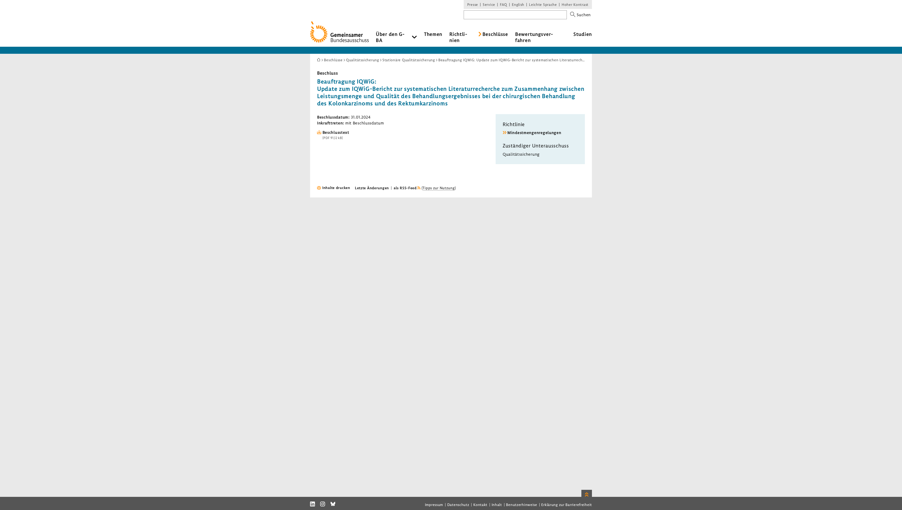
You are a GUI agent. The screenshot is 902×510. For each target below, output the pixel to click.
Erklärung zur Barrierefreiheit (566, 504)
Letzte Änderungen (372, 187)
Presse (472, 4)
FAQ (503, 4)
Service (489, 4)
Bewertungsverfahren (534, 37)
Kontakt (480, 504)
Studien (582, 34)
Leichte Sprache (543, 4)
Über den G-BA (390, 37)
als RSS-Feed (405, 187)
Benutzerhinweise (521, 504)
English (518, 4)
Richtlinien (458, 37)
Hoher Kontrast (575, 4)
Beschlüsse (495, 34)
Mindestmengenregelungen (534, 132)
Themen (433, 34)
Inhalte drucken (336, 187)
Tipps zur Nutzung (439, 187)
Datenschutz (458, 504)
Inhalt (497, 504)
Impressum (434, 504)
